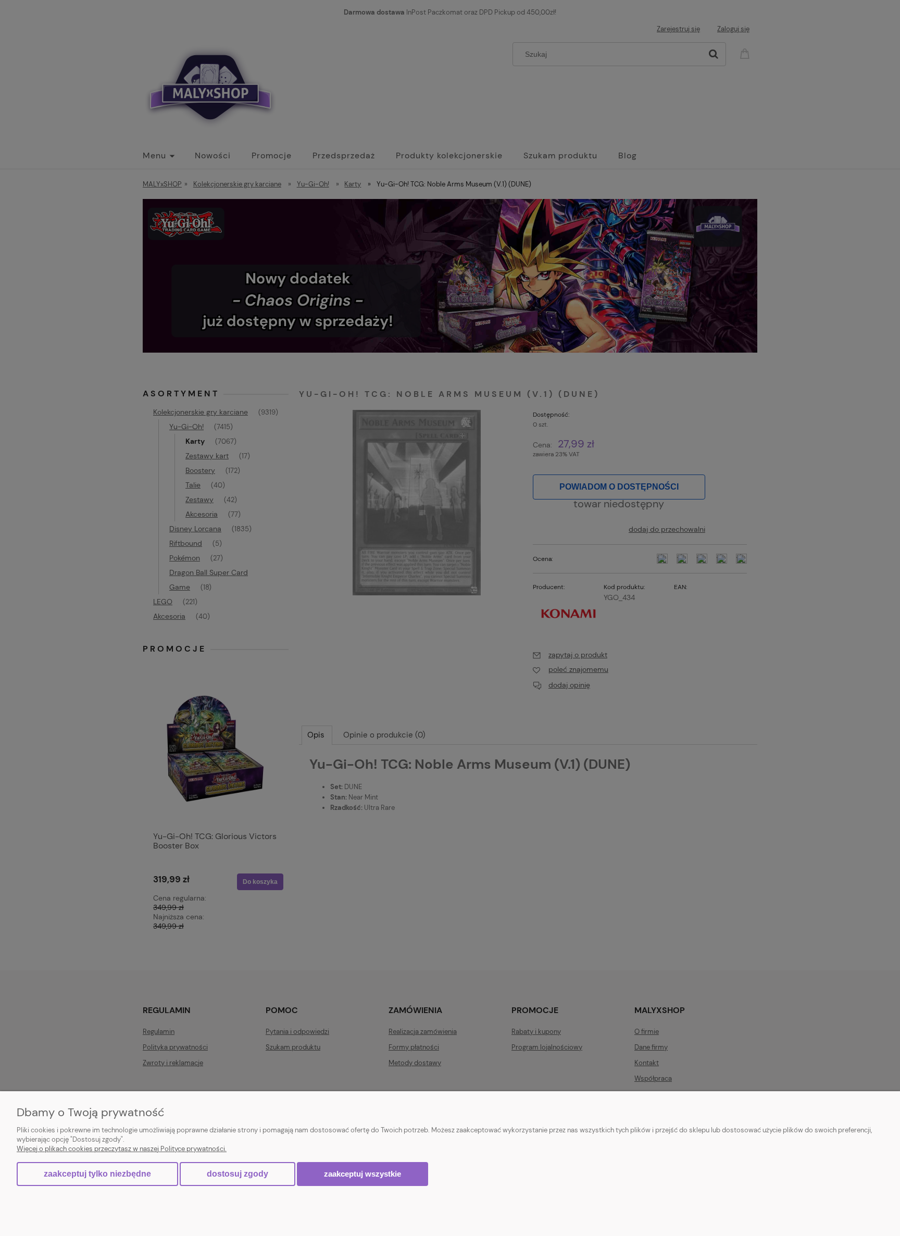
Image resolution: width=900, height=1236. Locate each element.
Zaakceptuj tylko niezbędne (97, 1173)
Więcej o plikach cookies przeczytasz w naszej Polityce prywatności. (122, 1148)
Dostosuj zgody (237, 1173)
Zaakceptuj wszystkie (362, 1173)
